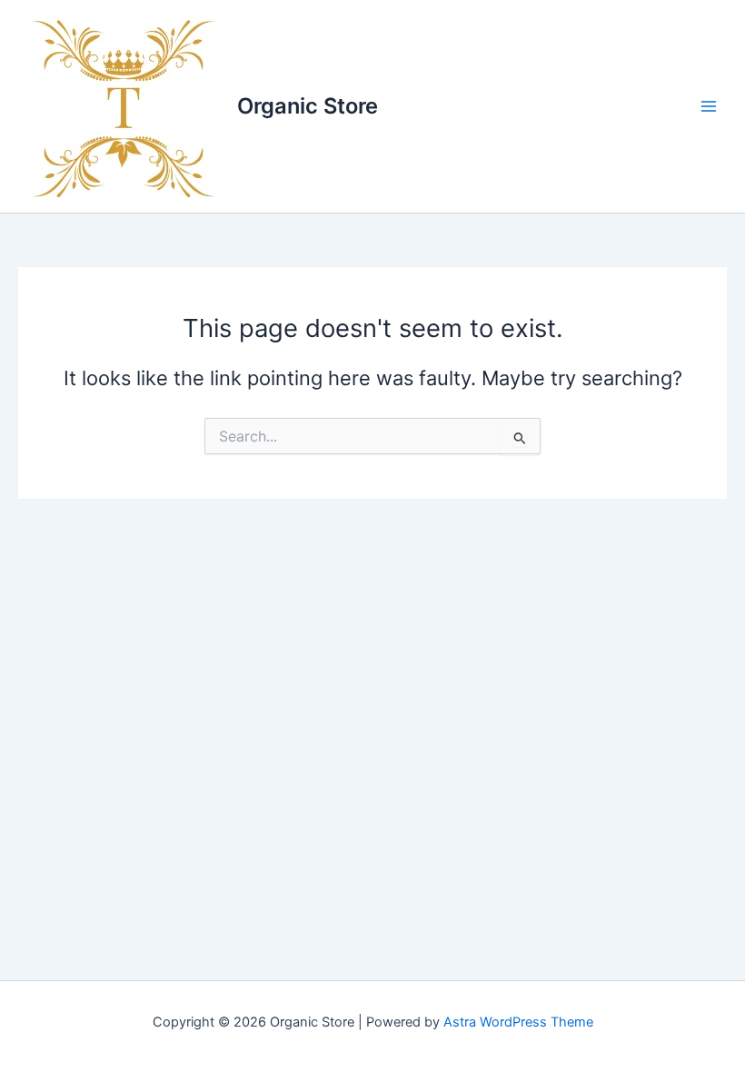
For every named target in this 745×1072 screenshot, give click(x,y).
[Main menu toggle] (708, 106)
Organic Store (307, 106)
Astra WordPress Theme (518, 1022)
